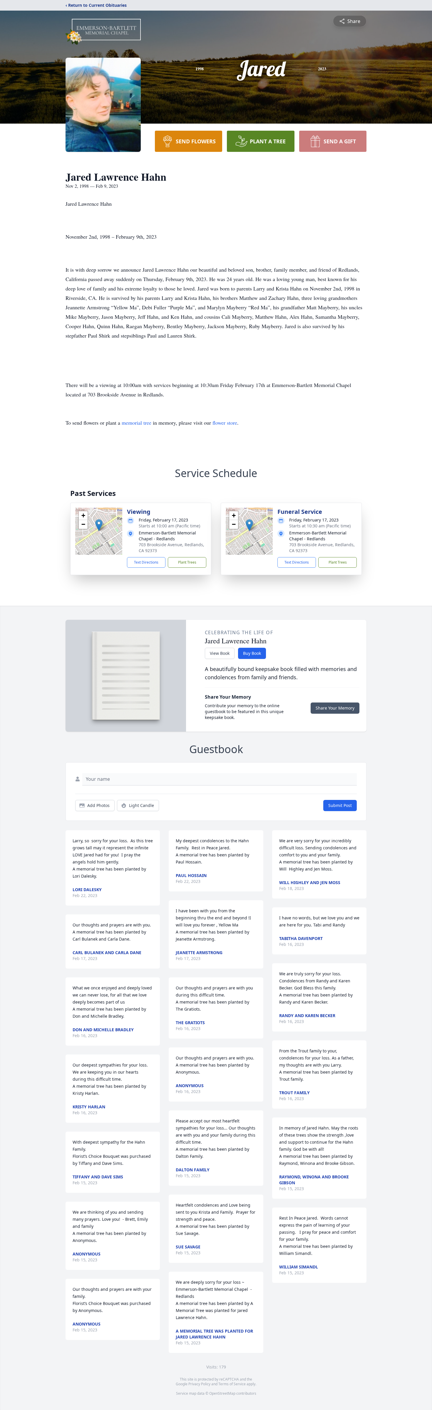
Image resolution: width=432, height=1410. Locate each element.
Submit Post (340, 805)
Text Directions (146, 562)
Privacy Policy (199, 1383)
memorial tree (136, 422)
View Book (220, 653)
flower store (224, 422)
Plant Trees (187, 562)
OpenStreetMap (222, 1393)
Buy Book (252, 653)
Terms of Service (232, 1383)
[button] (99, 525)
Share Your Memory (335, 708)
